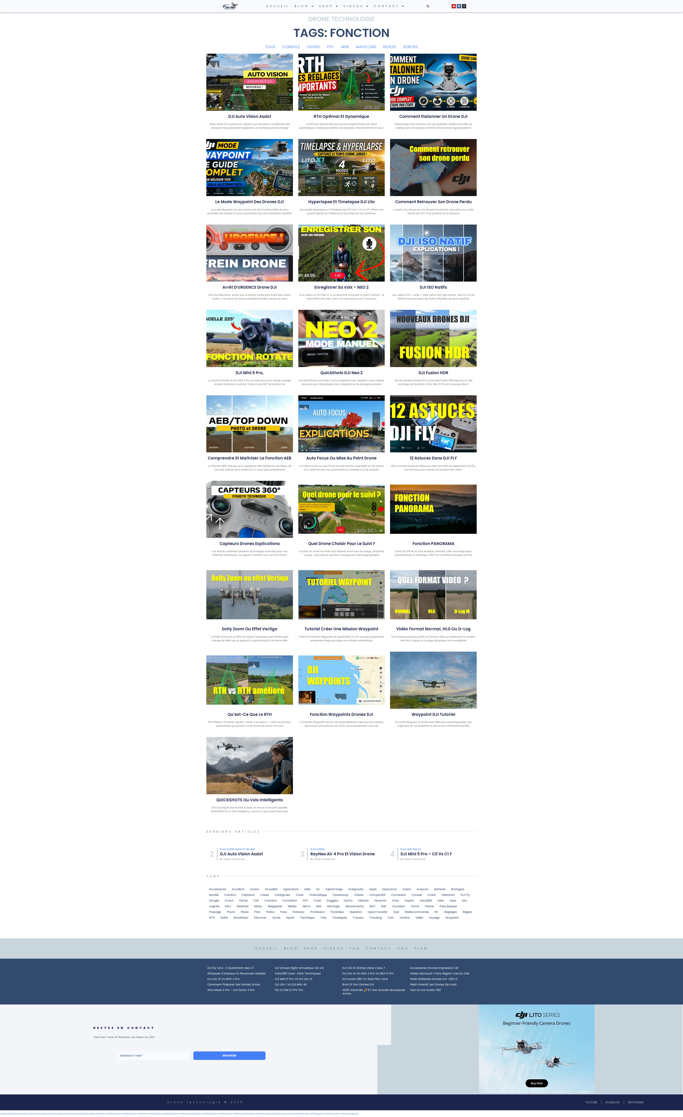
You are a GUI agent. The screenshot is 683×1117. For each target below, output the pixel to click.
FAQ (355, 948)
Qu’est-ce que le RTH (249, 714)
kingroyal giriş (34, 1113)
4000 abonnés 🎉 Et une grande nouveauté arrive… (373, 992)
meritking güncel (209, 1113)
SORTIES (410, 47)
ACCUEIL (277, 6)
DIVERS (313, 47)
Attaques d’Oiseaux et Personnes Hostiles (236, 973)
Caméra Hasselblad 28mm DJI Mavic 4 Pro (432, 854)
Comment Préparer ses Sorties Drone (233, 984)
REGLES (389, 47)
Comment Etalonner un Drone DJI (433, 116)
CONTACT (387, 6)
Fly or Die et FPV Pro (289, 990)
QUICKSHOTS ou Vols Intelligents (249, 800)
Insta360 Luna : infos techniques (298, 973)
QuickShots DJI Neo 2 (341, 373)
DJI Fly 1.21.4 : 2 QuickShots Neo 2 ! (230, 968)
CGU (403, 948)
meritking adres (225, 1113)
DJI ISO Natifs (433, 287)
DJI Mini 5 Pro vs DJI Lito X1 (293, 979)
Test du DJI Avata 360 (425, 990)
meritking (183, 1113)
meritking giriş (194, 1113)
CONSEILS (291, 47)
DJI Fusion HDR (433, 373)
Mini (319, 849)
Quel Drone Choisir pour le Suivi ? (341, 543)
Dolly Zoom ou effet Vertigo (249, 629)
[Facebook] (459, 6)
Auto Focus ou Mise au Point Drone (341, 458)
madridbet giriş (112, 1113)
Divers (231, 849)
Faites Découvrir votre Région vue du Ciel (439, 973)
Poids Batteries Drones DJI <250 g (433, 979)
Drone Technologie (234, 859)
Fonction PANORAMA (433, 543)
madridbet (100, 1113)
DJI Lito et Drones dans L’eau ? (363, 968)
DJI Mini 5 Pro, (250, 373)
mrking (3, 1113)
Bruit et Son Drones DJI (358, 984)
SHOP (326, 6)
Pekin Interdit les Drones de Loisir (433, 984)
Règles (327, 849)
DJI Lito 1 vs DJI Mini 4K (291, 984)
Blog (223, 849)
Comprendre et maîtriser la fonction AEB (249, 458)
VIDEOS (353, 6)
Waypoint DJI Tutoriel (433, 714)
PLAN (421, 948)
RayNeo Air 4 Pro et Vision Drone (252, 854)
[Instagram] (464, 6)
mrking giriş (12, 1113)
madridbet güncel (128, 1113)
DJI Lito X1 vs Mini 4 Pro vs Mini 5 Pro (367, 973)
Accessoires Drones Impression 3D (434, 968)
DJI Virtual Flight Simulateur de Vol (299, 968)
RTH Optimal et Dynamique (341, 116)
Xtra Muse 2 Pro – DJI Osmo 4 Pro (231, 990)
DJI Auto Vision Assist (249, 116)
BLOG (302, 6)
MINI (345, 47)
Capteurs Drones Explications (249, 543)
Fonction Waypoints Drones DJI (341, 714)
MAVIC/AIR (366, 47)
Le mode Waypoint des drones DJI (249, 202)
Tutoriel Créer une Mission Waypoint (341, 629)
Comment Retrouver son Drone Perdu (433, 202)
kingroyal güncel (48, 1113)
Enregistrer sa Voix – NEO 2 (341, 287)
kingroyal (22, 1113)
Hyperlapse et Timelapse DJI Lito (341, 202)
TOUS (270, 47)
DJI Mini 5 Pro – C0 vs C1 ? (336, 854)
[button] (428, 6)
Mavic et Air (414, 847)
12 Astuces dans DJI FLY (433, 458)
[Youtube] (454, 6)
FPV (330, 47)
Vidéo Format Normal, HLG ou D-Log (433, 629)
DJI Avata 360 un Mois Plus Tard (365, 979)
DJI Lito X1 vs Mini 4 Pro (223, 979)
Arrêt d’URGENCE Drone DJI (250, 287)
